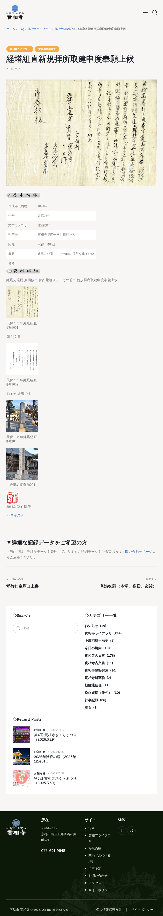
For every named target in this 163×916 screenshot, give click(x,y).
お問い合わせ (98, 875)
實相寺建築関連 (64, 29)
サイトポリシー (100, 890)
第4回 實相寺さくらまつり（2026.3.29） (55, 737)
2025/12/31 (58, 751)
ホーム (10, 29)
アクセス (95, 883)
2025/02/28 (58, 773)
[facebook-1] (122, 830)
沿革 (92, 828)
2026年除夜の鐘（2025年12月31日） (55, 759)
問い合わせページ (138, 551)
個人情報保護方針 (109, 909)
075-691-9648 (53, 850)
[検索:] (45, 628)
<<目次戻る (15, 516)
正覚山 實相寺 (20, 909)
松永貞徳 (95, 848)
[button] (145, 12)
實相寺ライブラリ (39, 29)
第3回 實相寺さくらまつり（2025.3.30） (55, 780)
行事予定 (95, 868)
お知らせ (40, 730)
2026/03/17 (58, 730)
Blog (21, 29)
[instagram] (131, 830)
